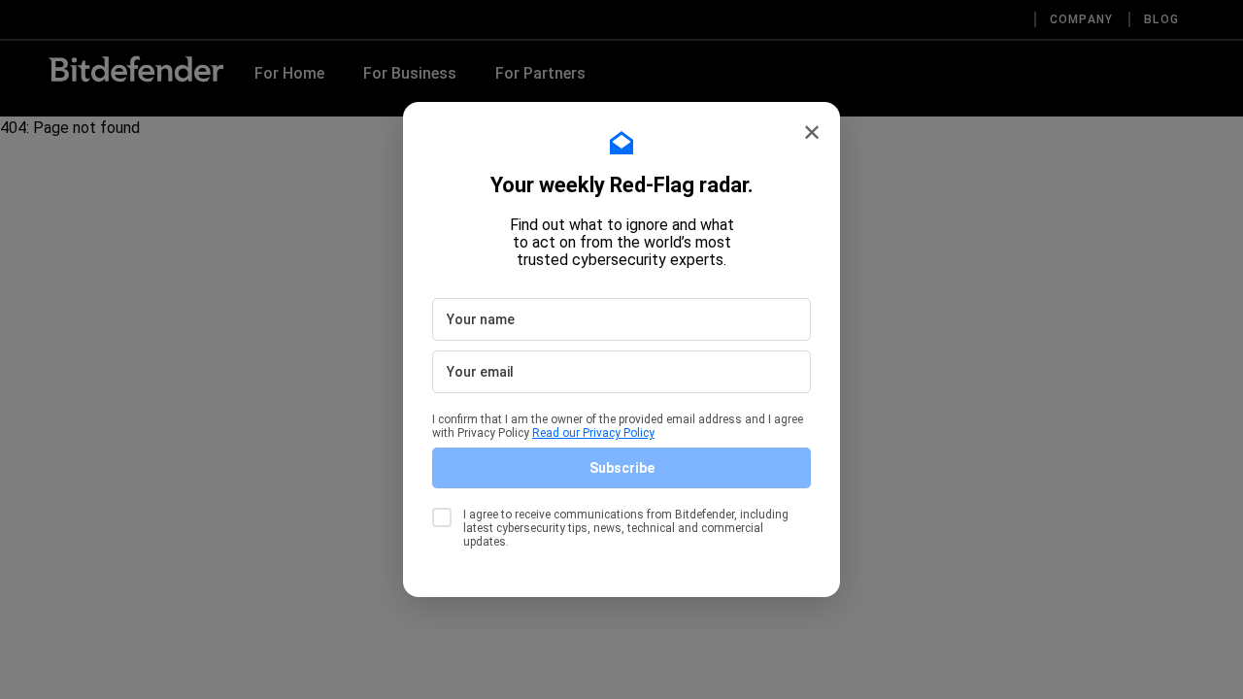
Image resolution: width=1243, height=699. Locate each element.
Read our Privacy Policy (593, 433)
